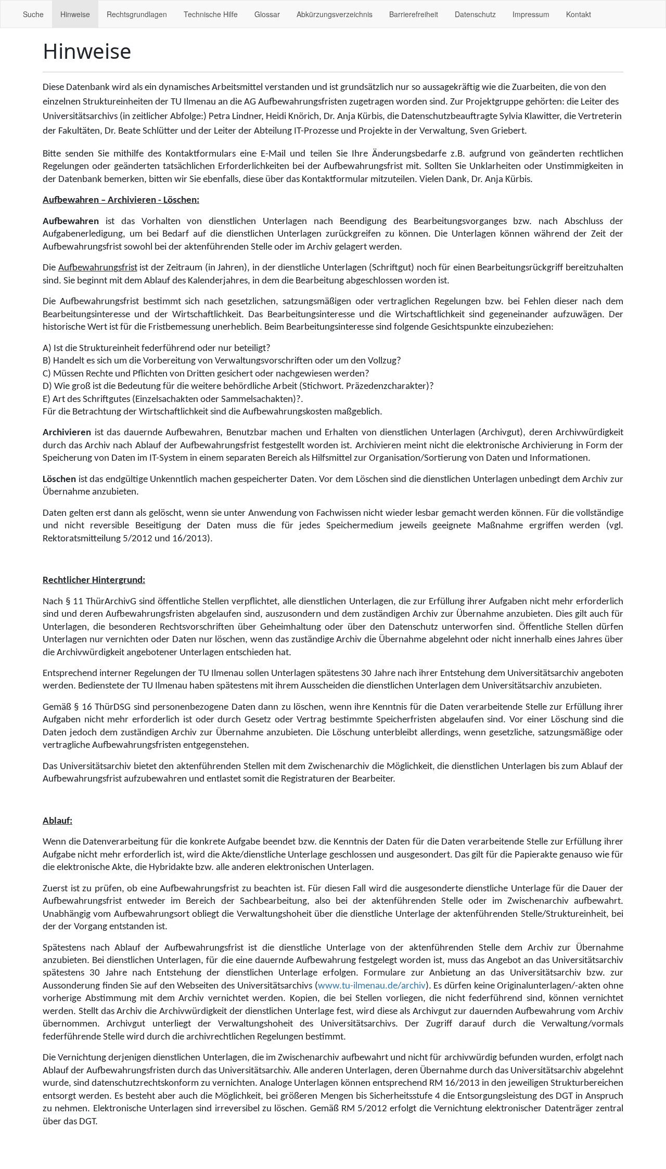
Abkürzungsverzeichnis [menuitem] (335, 14)
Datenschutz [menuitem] (475, 14)
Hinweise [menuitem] (75, 14)
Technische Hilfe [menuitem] (211, 14)
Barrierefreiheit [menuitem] (413, 14)
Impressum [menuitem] (531, 14)
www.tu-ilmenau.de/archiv (372, 986)
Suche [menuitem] (33, 14)
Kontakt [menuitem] (578, 14)
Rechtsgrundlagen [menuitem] (137, 14)
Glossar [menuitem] (267, 14)
